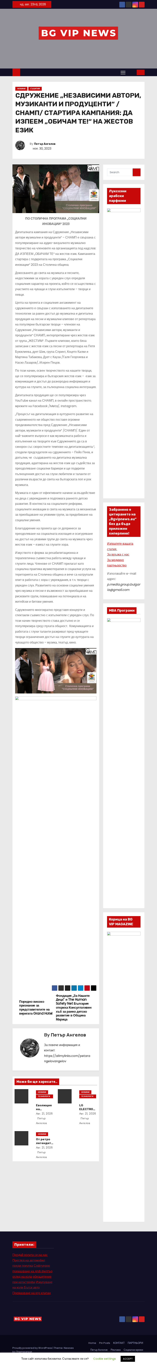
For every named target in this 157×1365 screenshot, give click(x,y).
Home (92, 1343)
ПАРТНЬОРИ (135, 1343)
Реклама (116, 1350)
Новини (21, 88)
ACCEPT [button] (128, 1359)
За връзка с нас (118, 554)
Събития (35, 88)
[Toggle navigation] (123, 72)
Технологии (44, 1096)
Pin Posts (104, 1343)
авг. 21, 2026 (44, 1113)
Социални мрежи (133, 1350)
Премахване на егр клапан (31, 1293)
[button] (131, 72)
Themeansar (24, 1352)
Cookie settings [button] (104, 1359)
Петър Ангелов (45, 144)
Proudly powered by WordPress (32, 1348)
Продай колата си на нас (30, 1255)
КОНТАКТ (119, 1343)
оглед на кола (22, 1276)
